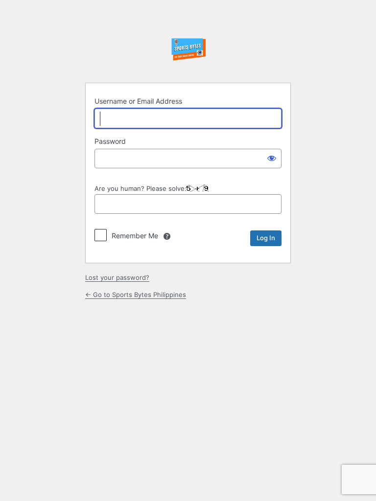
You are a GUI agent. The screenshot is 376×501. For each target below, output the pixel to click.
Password (110, 141)
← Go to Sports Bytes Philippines (135, 294)
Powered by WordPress (188, 50)
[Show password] (272, 157)
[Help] (167, 236)
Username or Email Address (138, 101)
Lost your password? (117, 277)
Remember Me (135, 235)
